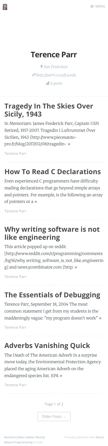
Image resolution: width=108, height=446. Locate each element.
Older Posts (54, 416)
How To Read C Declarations (52, 171)
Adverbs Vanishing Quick (47, 345)
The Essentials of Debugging (52, 295)
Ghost (100, 437)
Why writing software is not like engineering (52, 233)
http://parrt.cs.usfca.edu (56, 75)
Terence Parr (15, 153)
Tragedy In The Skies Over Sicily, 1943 (48, 110)
